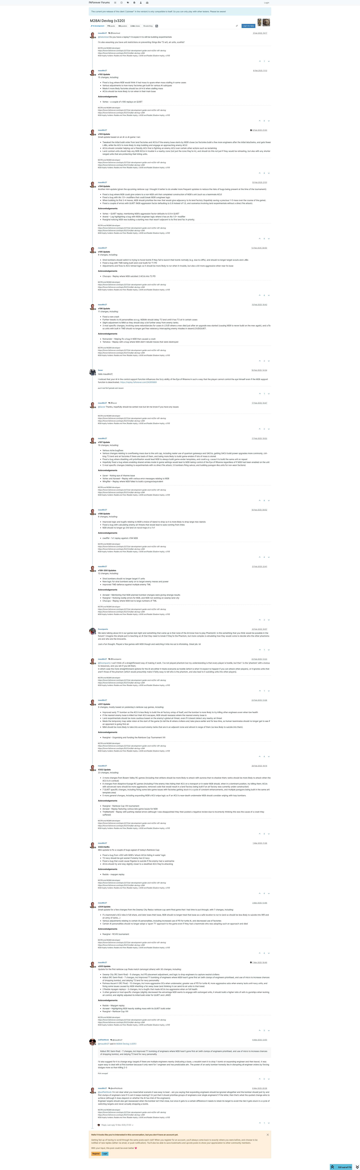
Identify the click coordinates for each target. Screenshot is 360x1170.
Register (96, 1154)
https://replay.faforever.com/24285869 (138, 382)
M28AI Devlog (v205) (126, 1043)
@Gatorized (115, 33)
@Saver (113, 403)
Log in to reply (248, 26)
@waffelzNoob (116, 1088)
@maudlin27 (117, 1040)
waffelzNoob (103, 1040)
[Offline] (93, 35)
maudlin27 (102, 33)
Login (105, 1154)
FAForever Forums (99, 2)
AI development (98, 26)
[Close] (268, 1135)
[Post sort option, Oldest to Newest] (237, 26)
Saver (100, 370)
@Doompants (115, 659)
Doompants (103, 629)
